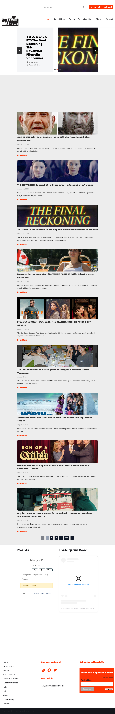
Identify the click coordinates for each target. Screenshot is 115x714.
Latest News (59, 19)
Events (72, 19)
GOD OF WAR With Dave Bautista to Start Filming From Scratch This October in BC (57, 123)
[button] (92, 19)
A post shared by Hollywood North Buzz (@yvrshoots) (80, 608)
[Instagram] (43, 670)
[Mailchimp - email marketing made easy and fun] (109, 689)
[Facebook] (49, 670)
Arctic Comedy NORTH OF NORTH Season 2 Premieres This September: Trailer (57, 403)
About (5, 695)
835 (66, 538)
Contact (109, 19)
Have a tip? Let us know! (101, 7)
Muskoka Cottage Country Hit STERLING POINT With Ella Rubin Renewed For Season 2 (57, 260)
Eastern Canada (11, 683)
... (61, 538)
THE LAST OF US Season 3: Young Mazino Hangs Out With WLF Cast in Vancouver (57, 356)
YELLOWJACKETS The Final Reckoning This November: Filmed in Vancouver (57, 215)
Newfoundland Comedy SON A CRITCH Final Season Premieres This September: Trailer (57, 451)
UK (5, 691)
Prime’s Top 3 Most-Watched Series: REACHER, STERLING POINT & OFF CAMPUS (57, 308)
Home (48, 19)
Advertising (9, 699)
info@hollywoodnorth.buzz (52, 686)
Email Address (87, 680)
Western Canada (11, 678)
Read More (22, 155)
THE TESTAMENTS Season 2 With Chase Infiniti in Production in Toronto (57, 171)
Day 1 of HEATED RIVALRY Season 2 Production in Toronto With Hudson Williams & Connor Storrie (57, 499)
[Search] (83, 7)
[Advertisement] (57, 91)
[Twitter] (55, 670)
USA (5, 687)
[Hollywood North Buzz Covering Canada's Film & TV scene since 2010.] (10, 19)
